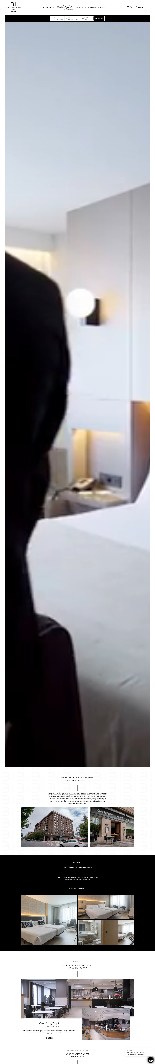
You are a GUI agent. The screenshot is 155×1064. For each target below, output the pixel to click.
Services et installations (90, 7)
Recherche (99, 18)
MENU (140, 7)
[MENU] (137, 6)
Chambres (48, 7)
